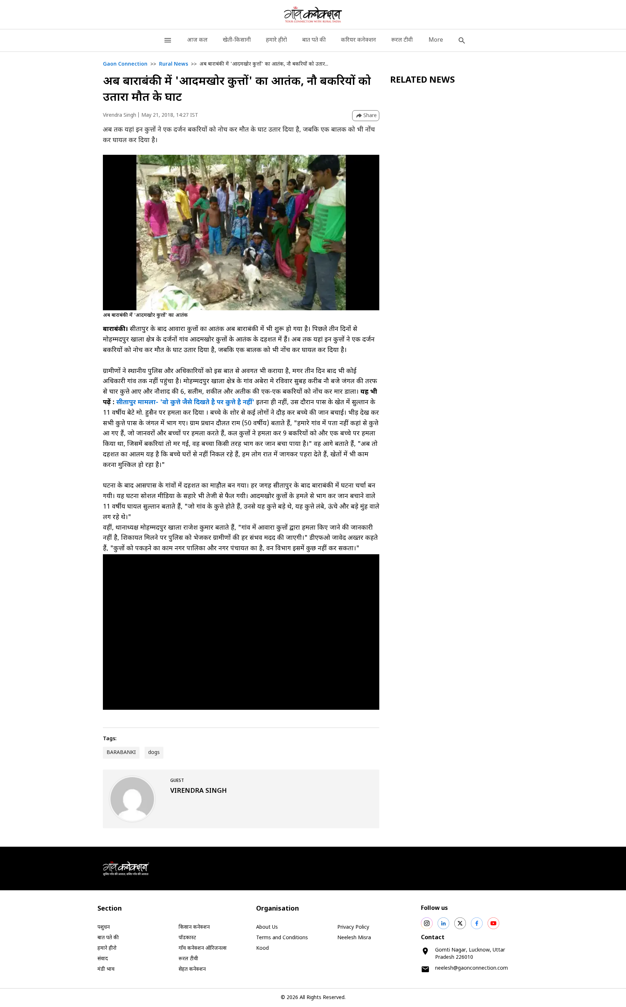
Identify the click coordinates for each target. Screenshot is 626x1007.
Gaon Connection (125, 64)
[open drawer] (168, 40)
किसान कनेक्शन (194, 927)
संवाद (102, 959)
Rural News (173, 64)
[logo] (313, 14)
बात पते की (314, 40)
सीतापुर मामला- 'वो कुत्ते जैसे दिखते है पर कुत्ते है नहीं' (186, 402)
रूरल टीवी (402, 40)
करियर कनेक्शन (358, 40)
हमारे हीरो (276, 40)
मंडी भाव (105, 969)
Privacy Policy (353, 927)
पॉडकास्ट (187, 938)
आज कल (197, 40)
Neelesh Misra (354, 938)
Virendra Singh (119, 115)
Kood (262, 948)
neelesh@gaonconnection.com (471, 968)
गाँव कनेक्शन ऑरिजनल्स (202, 948)
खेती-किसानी (237, 40)
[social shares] (427, 923)
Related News (422, 80)
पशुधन (103, 927)
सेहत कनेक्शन (192, 969)
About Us (267, 927)
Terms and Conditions (282, 938)
